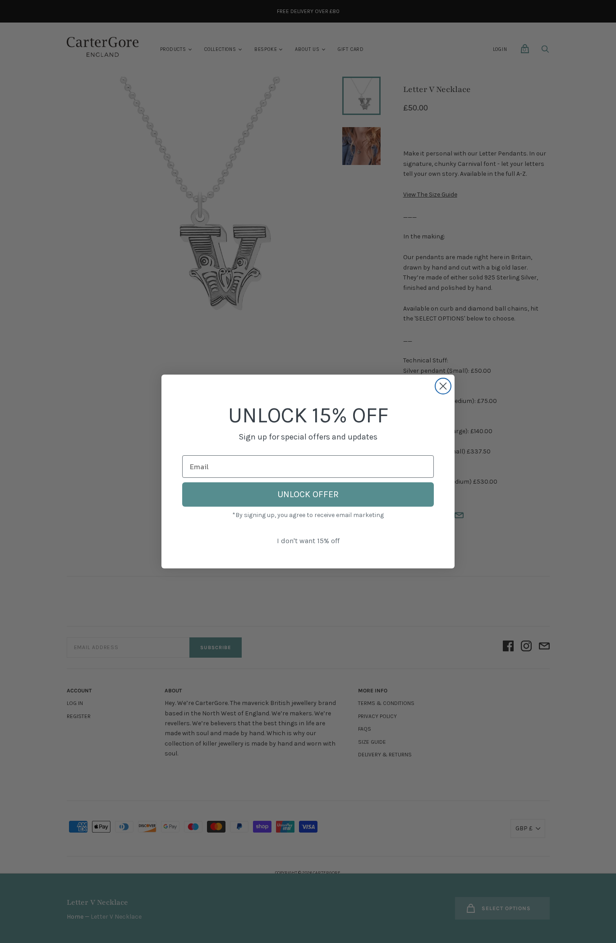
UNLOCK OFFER (308, 494)
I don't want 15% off (308, 540)
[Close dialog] (443, 386)
